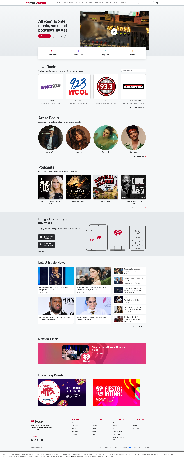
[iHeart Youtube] (42, 440)
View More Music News (137, 327)
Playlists (108, 3)
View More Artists (138, 156)
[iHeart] (31, 3)
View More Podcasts (138, 208)
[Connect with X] (35, 440)
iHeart (73, 423)
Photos (94, 434)
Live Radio (79, 3)
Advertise (115, 425)
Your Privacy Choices (121, 447)
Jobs (114, 440)
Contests (94, 431)
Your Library (68, 3)
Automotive (136, 423)
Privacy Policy (108, 447)
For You (58, 3)
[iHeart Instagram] (38, 440)
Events (94, 428)
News (116, 3)
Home (135, 425)
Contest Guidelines (118, 434)
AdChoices (147, 447)
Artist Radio (99, 3)
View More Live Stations (136, 107)
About (114, 423)
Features (94, 425)
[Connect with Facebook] (32, 440)
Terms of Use (137, 447)
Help (100, 447)
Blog (114, 428)
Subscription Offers (118, 437)
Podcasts (89, 3)
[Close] (181, 454)
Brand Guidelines (117, 431)
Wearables (136, 428)
